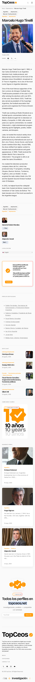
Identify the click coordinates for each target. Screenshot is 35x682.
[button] (28, 2)
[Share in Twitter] (12, 58)
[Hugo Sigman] (17, 496)
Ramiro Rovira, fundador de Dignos (16, 328)
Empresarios (9, 8)
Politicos (13, 548)
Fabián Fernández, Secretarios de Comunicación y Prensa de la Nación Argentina (17, 308)
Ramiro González (7, 375)
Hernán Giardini (10, 325)
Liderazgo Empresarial (8, 351)
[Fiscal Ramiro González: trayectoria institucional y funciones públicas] (29, 376)
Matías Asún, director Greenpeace (16, 338)
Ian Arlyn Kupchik (11, 331)
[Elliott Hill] (29, 392)
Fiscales (4, 373)
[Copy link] (15, 58)
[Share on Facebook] (8, 58)
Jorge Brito (9, 335)
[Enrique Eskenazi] (17, 456)
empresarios (14, 11)
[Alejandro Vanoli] (17, 537)
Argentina (5, 11)
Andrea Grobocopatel (12, 322)
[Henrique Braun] (29, 354)
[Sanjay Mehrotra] (29, 365)
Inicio (3, 8)
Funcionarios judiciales (14, 373)
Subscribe (29, 615)
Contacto (8, 282)
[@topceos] (3, 666)
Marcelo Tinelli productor (9, 14)
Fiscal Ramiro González (13, 318)
